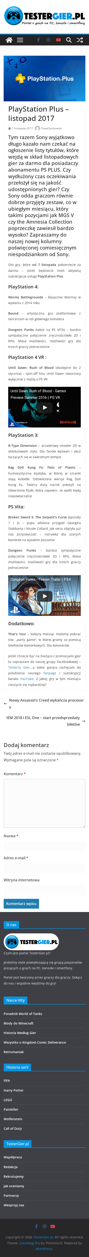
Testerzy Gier (19, 667)
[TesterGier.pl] (9, 40)
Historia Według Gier (20, 1033)
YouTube (27, 679)
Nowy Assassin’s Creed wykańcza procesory (46, 703)
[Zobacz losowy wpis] (79, 40)
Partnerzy (11, 1195)
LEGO (8, 1100)
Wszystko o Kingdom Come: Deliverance (35, 1042)
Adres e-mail (16, 857)
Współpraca (13, 1157)
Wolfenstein (13, 1119)
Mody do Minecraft (19, 1023)
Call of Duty (13, 1128)
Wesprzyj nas (14, 1205)
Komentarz (15, 773)
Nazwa (11, 835)
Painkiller (11, 1109)
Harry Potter (14, 1090)
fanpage (50, 673)
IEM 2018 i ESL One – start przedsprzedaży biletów (43, 721)
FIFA (7, 1080)
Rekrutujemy (14, 1176)
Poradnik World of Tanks (23, 1014)
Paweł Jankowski (51, 128)
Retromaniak (14, 1052)
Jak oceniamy (14, 1186)
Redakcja (11, 1167)
